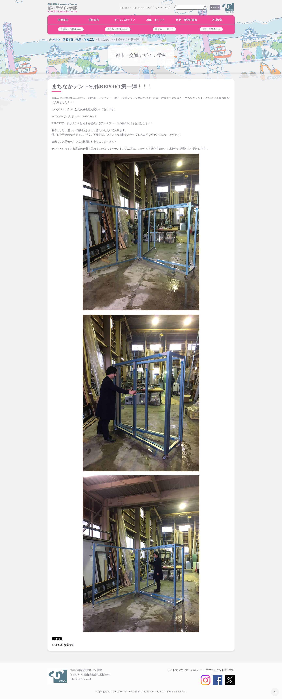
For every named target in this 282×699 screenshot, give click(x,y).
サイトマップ (162, 7)
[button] (70, 29)
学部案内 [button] (63, 19)
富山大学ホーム (194, 670)
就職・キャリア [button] (155, 19)
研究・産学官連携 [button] (186, 19)
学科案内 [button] (94, 19)
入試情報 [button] (217, 19)
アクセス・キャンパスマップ (135, 7)
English (215, 7)
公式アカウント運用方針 (220, 670)
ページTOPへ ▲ (275, 692)
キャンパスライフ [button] (124, 19)
